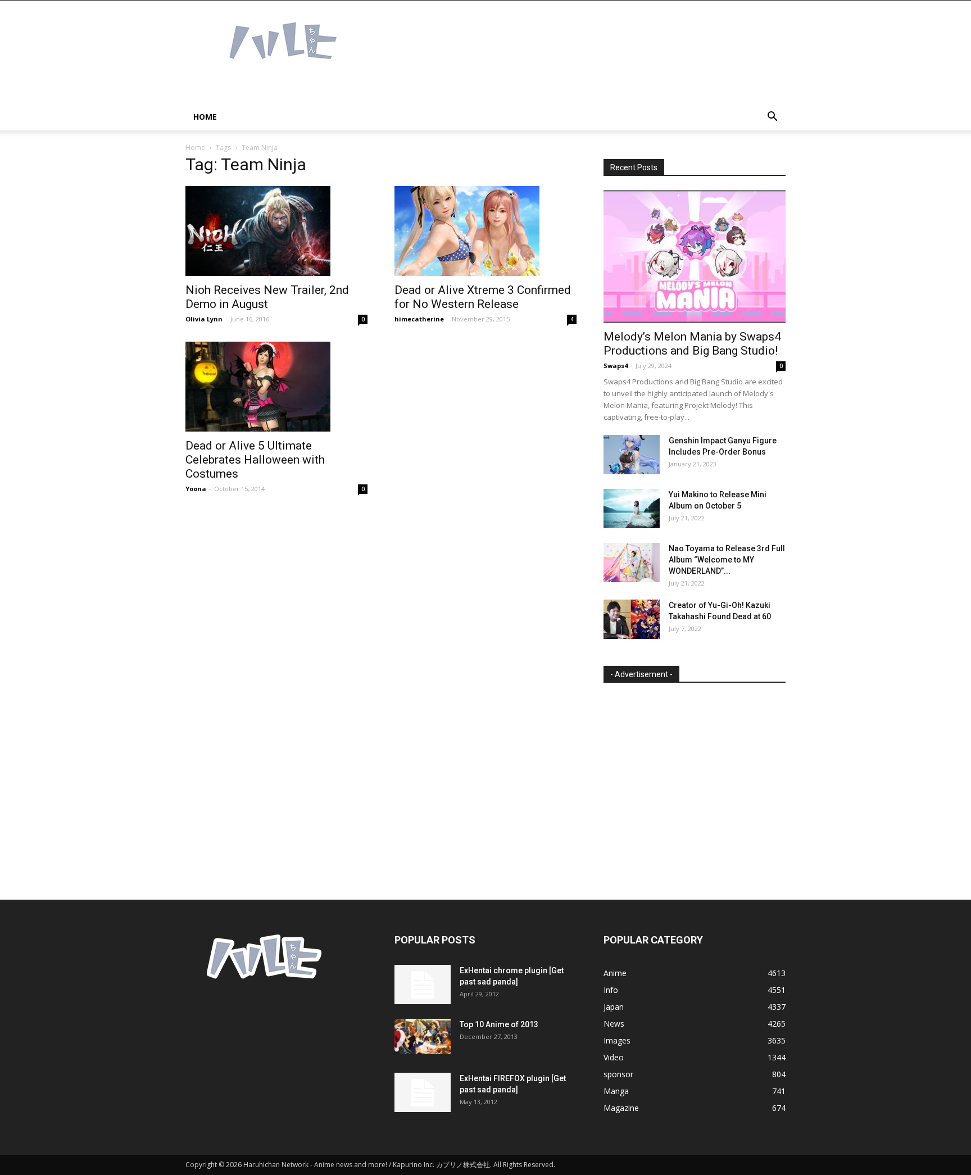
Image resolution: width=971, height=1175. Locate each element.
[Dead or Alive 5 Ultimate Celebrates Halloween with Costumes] (276, 387)
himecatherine (419, 319)
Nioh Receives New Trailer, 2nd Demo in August (267, 297)
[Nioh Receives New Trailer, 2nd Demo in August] (276, 231)
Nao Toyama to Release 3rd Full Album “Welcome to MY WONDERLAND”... (727, 559)
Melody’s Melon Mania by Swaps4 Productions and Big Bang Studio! (692, 343)
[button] (772, 117)
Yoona (195, 488)
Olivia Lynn (204, 319)
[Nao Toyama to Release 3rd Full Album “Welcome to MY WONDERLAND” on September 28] (632, 562)
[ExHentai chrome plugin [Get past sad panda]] (422, 984)
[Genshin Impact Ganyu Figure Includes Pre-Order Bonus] (632, 454)
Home (205, 116)
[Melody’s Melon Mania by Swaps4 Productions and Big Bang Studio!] (695, 256)
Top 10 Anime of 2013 (499, 1024)
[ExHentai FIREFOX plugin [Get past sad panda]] (422, 1092)
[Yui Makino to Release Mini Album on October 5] (632, 508)
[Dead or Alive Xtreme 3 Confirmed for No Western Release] (485, 231)
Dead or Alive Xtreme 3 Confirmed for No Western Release (482, 297)
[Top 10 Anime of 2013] (422, 1036)
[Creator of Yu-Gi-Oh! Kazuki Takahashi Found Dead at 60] (632, 619)
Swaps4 (616, 365)
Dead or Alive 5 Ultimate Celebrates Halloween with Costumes (255, 459)
